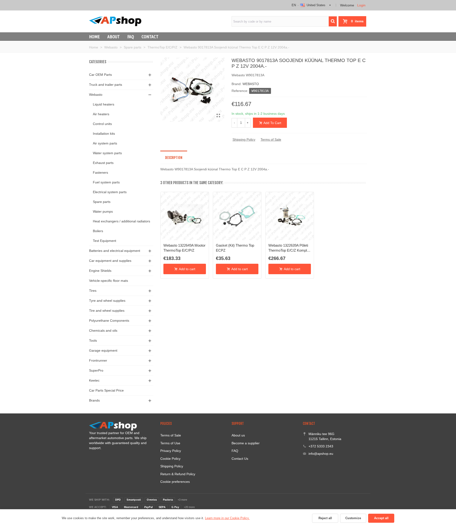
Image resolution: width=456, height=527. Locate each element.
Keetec (94, 380)
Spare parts (101, 202)
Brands (94, 400)
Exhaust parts (103, 163)
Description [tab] (173, 158)
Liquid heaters (103, 104)
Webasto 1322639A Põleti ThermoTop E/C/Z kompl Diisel (288, 248)
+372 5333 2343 (321, 446)
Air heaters (101, 114)
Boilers (98, 231)
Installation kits (104, 133)
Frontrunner (98, 360)
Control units (102, 124)
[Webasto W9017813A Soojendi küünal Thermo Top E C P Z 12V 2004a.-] (218, 115)
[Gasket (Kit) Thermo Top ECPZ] (237, 216)
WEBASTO (250, 84)
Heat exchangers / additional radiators (121, 221)
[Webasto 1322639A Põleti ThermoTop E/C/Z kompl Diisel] (290, 216)
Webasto (95, 94)
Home (94, 36)
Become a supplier (246, 443)
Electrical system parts (110, 192)
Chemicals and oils (103, 330)
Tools (93, 340)
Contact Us (240, 458)
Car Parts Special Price (106, 390)
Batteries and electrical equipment (114, 251)
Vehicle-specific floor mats (108, 281)
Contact (150, 36)
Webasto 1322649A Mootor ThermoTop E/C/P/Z (184, 247)
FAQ (130, 36)
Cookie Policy (170, 458)
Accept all (381, 518)
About (113, 36)
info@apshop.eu (321, 453)
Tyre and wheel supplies (107, 300)
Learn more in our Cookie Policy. (227, 518)
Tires (92, 290)
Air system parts (105, 143)
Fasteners (100, 172)
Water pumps (103, 211)
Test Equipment (104, 241)
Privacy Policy (170, 451)
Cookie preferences (175, 482)
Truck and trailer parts (105, 84)
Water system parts (107, 153)
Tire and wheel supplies (106, 310)
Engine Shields (100, 271)
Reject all (325, 518)
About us (238, 435)
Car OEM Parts (100, 75)
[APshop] (115, 21)
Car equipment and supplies (110, 261)
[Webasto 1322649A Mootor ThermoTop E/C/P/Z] (185, 216)
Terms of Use (170, 443)
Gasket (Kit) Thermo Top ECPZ (235, 247)
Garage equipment (103, 350)
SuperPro (96, 370)
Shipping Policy (244, 139)
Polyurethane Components (109, 320)
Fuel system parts (106, 182)
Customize (353, 518)
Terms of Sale (271, 139)
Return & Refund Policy (177, 474)
